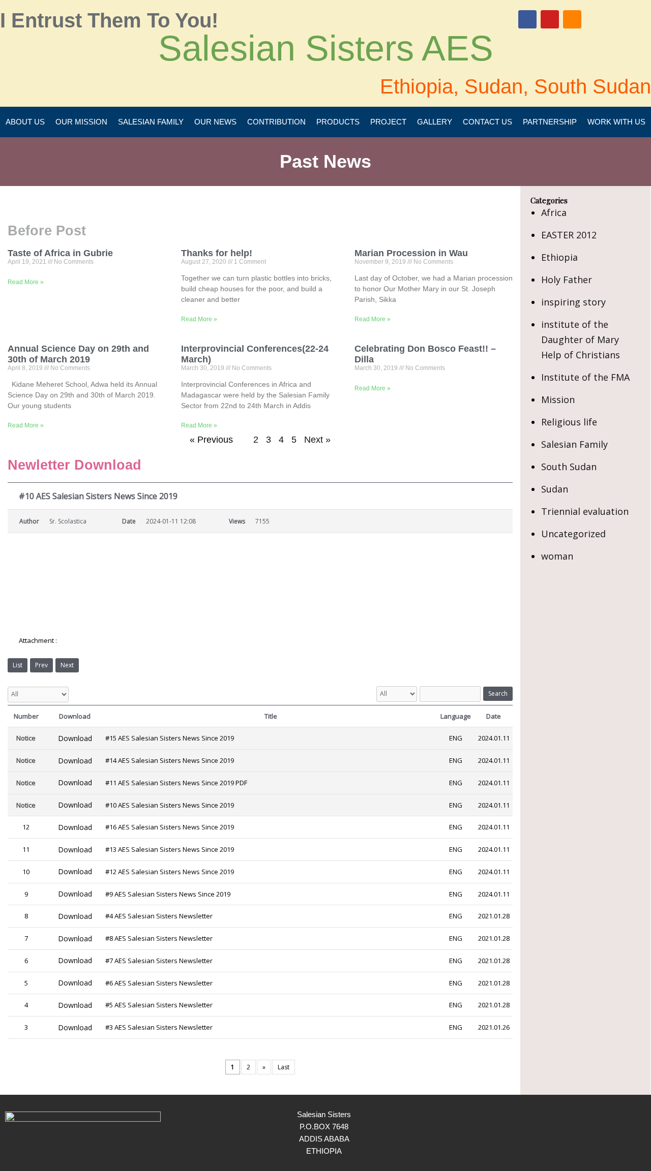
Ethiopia (559, 257)
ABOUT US (25, 121)
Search (498, 693)
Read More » (26, 282)
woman (557, 556)
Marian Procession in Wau (411, 253)
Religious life (569, 422)
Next (67, 665)
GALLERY (434, 121)
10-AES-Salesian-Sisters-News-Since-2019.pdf (133, 640)
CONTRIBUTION (276, 121)
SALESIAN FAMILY (151, 121)
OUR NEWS (215, 121)
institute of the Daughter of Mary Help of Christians (580, 339)
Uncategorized (573, 534)
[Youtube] (550, 19)
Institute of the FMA (585, 377)
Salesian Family (574, 444)
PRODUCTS (338, 121)
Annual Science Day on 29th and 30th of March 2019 (78, 354)
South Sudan (569, 466)
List (17, 665)
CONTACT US (487, 121)
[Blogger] (572, 19)
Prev (41, 665)
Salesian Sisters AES (325, 48)
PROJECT (388, 121)
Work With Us (616, 121)
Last (283, 1067)
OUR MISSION (81, 121)
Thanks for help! (216, 253)
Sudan (554, 489)
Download (75, 738)
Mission (558, 399)
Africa (554, 212)
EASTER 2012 (569, 235)
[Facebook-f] (612, 1133)
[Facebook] (527, 19)
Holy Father (566, 279)
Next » (317, 440)
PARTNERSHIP (550, 121)
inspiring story (573, 302)
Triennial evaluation (585, 511)
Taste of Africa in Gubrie (60, 253)
